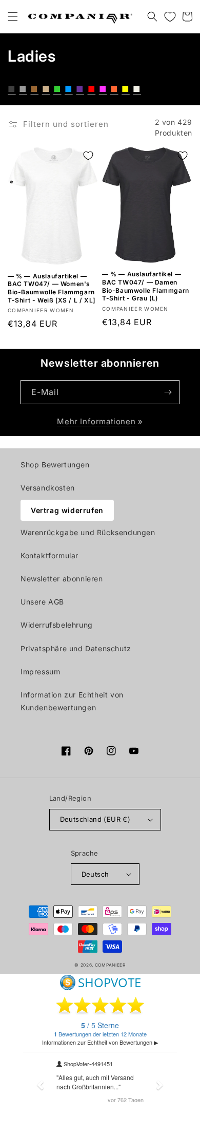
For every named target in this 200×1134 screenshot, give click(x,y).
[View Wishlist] (169, 16)
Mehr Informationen (96, 421)
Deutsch (95, 874)
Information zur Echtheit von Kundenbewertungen (72, 701)
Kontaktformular (49, 555)
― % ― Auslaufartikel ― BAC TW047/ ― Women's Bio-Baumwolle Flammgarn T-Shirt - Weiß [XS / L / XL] (51, 288)
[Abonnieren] (167, 392)
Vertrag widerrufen (67, 510)
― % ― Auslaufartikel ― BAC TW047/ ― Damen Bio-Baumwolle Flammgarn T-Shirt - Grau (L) (145, 286)
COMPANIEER (110, 965)
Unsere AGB (42, 601)
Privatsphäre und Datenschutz (76, 648)
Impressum (40, 671)
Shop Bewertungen (55, 464)
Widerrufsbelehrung (57, 624)
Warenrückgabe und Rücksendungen (88, 532)
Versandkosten (48, 487)
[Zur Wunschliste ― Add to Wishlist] (88, 155)
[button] (13, 16)
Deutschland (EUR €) (95, 819)
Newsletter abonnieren (62, 578)
